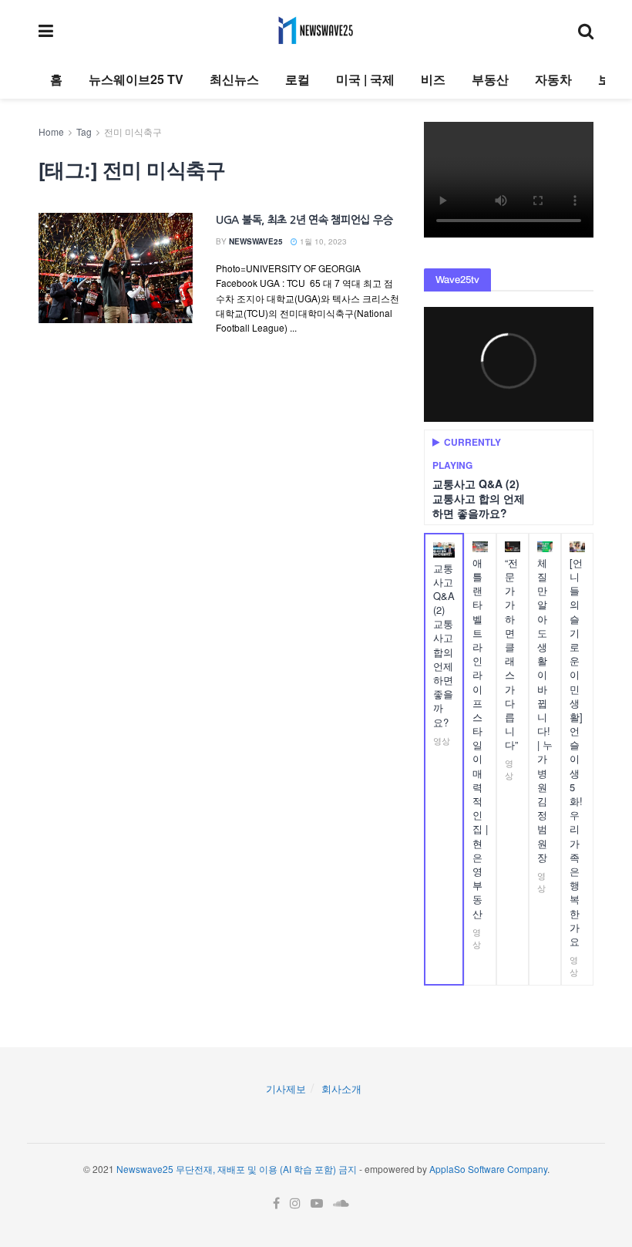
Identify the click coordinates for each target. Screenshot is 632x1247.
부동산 (490, 79)
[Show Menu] (46, 30)
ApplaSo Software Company (488, 1168)
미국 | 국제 (365, 79)
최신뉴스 (234, 79)
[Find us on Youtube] (317, 1204)
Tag (84, 131)
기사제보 (286, 1088)
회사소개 (341, 1088)
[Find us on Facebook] (276, 1204)
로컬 (297, 79)
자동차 (553, 79)
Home (51, 131)
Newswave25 (256, 241)
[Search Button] (585, 30)
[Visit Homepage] (315, 30)
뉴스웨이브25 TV (136, 79)
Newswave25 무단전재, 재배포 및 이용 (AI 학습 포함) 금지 (236, 1168)
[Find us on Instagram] (295, 1204)
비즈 (433, 79)
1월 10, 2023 (322, 241)
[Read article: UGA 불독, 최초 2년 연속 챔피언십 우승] (116, 268)
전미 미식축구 (133, 131)
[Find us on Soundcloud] (341, 1204)
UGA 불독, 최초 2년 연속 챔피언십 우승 (304, 219)
